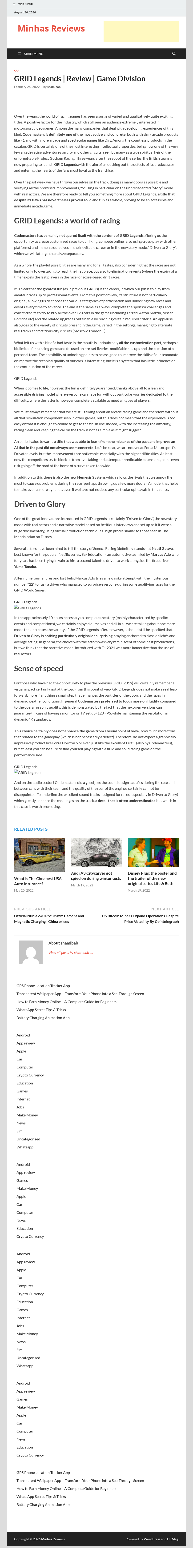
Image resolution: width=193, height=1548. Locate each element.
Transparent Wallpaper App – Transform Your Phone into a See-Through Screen (80, 993)
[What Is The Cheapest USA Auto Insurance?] (39, 856)
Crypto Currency (30, 1075)
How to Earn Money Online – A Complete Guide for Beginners (66, 1001)
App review (25, 1043)
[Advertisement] (141, 31)
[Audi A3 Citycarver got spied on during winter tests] (96, 854)
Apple (21, 1051)
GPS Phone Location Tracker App (43, 985)
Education (24, 1083)
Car (16, 70)
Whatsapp (24, 1147)
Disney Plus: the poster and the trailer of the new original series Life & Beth (152, 878)
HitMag (172, 1539)
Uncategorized (28, 1139)
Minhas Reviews (51, 28)
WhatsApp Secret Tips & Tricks (41, 1009)
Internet (23, 1099)
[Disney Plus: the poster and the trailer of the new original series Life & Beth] (153, 854)
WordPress (152, 1539)
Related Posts (31, 829)
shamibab (53, 87)
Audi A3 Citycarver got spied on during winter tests (96, 876)
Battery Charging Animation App (43, 1017)
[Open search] (174, 53)
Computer (24, 1067)
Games (22, 1091)
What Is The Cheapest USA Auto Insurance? (38, 881)
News (21, 1123)
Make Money (27, 1115)
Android (23, 1035)
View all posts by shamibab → (70, 952)
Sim (19, 1131)
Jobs (20, 1107)
